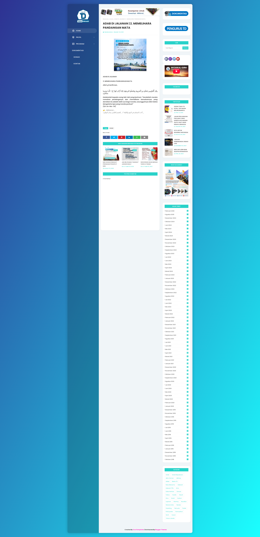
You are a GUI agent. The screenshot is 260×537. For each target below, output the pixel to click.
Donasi (179, 491)
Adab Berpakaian (177, 475)
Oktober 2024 (176, 222)
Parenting (169, 508)
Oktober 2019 (176, 417)
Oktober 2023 (176, 246)
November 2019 (176, 413)
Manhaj (176, 501)
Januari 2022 (176, 321)
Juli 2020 (176, 385)
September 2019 (176, 420)
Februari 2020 (176, 403)
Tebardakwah (108, 32)
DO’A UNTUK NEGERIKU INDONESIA (181, 131)
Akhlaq (178, 478)
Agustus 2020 (176, 381)
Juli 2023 (176, 257)
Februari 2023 (176, 275)
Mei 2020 (176, 392)
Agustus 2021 (176, 339)
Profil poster (169, 511)
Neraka (179, 505)
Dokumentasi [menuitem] (78, 50)
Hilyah (181, 495)
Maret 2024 (176, 236)
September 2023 (176, 250)
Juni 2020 (176, 388)
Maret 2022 (176, 314)
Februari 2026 (176, 211)
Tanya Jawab (170, 518)
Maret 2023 (176, 271)
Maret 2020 (176, 399)
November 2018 (176, 456)
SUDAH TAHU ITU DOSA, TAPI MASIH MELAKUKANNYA (180, 108)
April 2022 (176, 310)
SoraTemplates (138, 530)
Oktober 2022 (176, 289)
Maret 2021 (176, 356)
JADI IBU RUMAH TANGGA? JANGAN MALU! (130, 163)
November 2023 (176, 243)
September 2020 (176, 378)
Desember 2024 (176, 218)
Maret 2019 (176, 442)
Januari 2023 (176, 278)
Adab (111, 19)
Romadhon (179, 511)
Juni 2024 (176, 225)
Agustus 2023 (176, 254)
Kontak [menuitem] (77, 63)
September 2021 (176, 335)
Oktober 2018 (176, 459)
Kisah (173, 498)
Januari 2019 (176, 449)
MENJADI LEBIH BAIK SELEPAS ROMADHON (181, 151)
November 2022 (176, 285)
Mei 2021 (176, 349)
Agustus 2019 (176, 424)
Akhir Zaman (170, 478)
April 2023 (176, 268)
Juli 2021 (176, 342)
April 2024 (176, 232)
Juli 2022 (176, 300)
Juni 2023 (176, 261)
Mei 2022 (176, 307)
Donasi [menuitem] (77, 57)
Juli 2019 (176, 427)
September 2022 (176, 293)
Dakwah (180, 485)
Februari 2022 (176, 317)
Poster (184, 508)
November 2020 (176, 371)
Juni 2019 (176, 431)
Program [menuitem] (80, 44)
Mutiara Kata (170, 505)
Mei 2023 (176, 264)
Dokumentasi (170, 491)
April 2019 (176, 438)
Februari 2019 (176, 445)
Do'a (177, 488)
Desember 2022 (176, 282)
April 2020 (176, 396)
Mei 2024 (176, 229)
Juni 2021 (176, 346)
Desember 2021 (176, 325)
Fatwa (168, 495)
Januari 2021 (176, 364)
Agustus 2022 (176, 296)
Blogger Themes (161, 530)
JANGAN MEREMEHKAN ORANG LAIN (181, 141)
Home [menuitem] (78, 31)
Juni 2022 (176, 303)
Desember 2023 (176, 239)
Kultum (179, 498)
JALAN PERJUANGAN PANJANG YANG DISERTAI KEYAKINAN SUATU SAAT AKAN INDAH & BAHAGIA (181, 120)
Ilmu (167, 498)
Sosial (174, 515)
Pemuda (177, 508)
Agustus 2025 (176, 214)
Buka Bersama (170, 485)
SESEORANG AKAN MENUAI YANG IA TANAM (149, 163)
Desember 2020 (176, 367)
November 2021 (176, 328)
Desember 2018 (176, 452)
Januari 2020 (176, 406)
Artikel (167, 481)
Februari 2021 (176, 360)
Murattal (183, 501)
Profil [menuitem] (78, 37)
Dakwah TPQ (169, 488)
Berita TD (174, 481)
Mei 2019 (176, 435)
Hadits (174, 495)
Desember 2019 (176, 410)
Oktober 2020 (176, 374)
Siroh (167, 515)
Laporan (168, 501)
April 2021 (176, 353)
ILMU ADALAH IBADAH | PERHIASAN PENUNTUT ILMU (110, 164)
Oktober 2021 (176, 332)
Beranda (105, 19)
